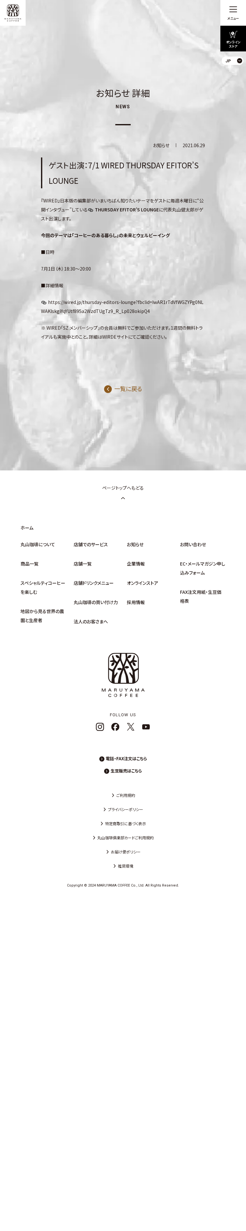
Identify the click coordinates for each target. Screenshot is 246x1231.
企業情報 (136, 563)
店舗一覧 (83, 563)
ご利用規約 (125, 795)
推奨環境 (125, 866)
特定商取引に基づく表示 (125, 823)
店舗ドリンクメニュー (94, 583)
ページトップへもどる (123, 488)
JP (236, 75)
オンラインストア (142, 583)
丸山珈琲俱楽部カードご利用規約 (125, 837)
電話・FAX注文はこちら (126, 758)
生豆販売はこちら (126, 771)
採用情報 (136, 602)
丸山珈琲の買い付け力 (96, 602)
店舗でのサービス (91, 544)
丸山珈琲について (37, 544)
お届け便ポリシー (126, 851)
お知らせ (135, 544)
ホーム (26, 527)
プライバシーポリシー (125, 809)
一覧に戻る (128, 388)
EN (236, 86)
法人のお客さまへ (91, 621)
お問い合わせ (193, 544)
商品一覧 (29, 563)
